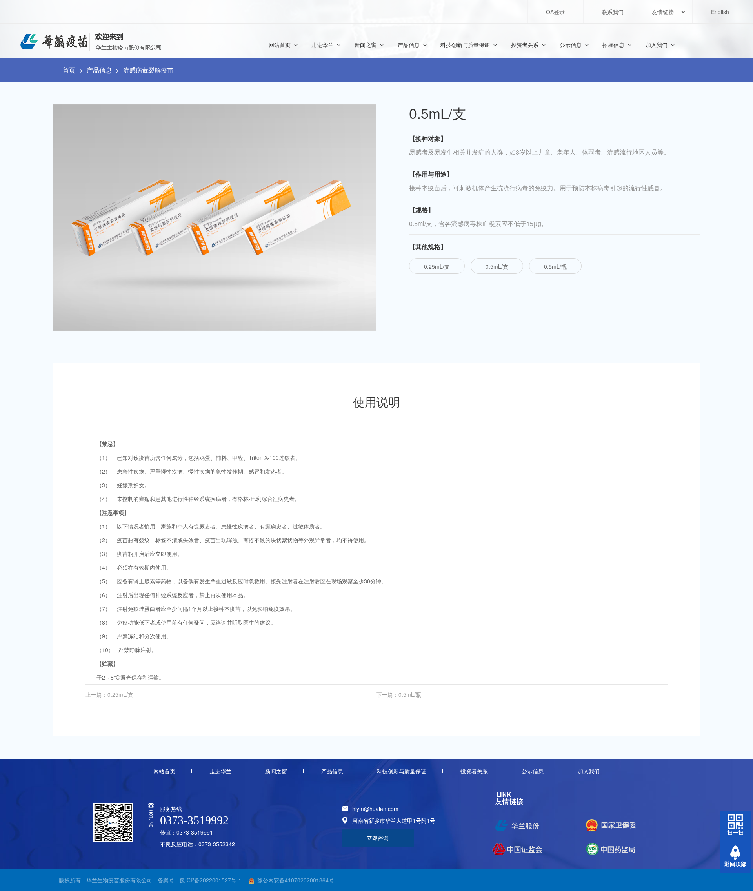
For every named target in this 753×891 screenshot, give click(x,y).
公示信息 (571, 45)
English (720, 12)
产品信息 (409, 45)
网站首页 (280, 45)
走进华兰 (322, 45)
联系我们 (613, 12)
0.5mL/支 (497, 266)
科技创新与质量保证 (465, 45)
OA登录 (555, 12)
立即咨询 (378, 838)
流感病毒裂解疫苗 (148, 70)
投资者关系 (524, 45)
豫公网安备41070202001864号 (296, 880)
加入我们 (657, 45)
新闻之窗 (365, 45)
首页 (69, 70)
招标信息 (613, 45)
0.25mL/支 (437, 266)
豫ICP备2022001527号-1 (211, 880)
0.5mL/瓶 (555, 266)
